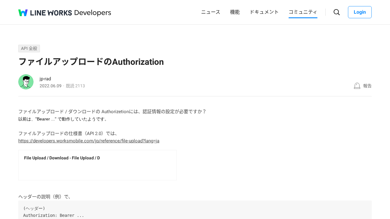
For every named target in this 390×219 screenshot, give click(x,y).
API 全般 (29, 48)
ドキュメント (264, 12)
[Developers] (93, 13)
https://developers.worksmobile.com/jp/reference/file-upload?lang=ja (88, 141)
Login (360, 12)
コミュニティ (303, 12)
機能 (235, 12)
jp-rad (45, 79)
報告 (367, 85)
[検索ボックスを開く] (337, 12)
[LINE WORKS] (45, 12)
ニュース (210, 12)
